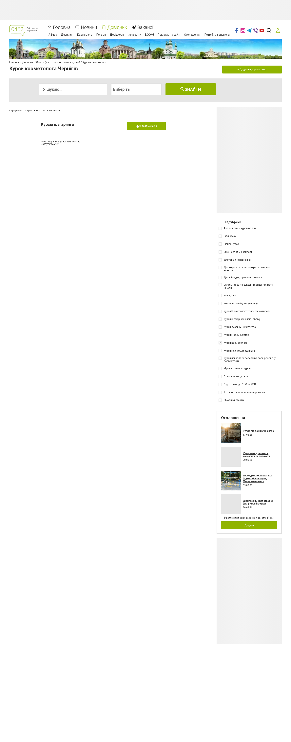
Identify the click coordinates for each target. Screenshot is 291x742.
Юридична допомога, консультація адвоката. (257, 455)
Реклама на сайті (169, 34)
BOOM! (149, 34)
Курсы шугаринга (57, 124)
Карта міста (84, 34)
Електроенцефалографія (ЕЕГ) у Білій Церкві (258, 502)
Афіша (52, 34)
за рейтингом (32, 110)
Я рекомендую (148, 125)
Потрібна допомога (217, 34)
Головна (62, 27)
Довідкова (117, 34)
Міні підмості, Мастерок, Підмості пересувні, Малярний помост (257, 478)
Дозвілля (67, 34)
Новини (89, 27)
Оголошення (192, 34)
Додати (249, 525)
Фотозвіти (134, 34)
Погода (101, 34)
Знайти (192, 89)
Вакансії (145, 27)
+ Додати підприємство (252, 69)
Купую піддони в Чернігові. (259, 431)
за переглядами (52, 110)
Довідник (117, 27)
